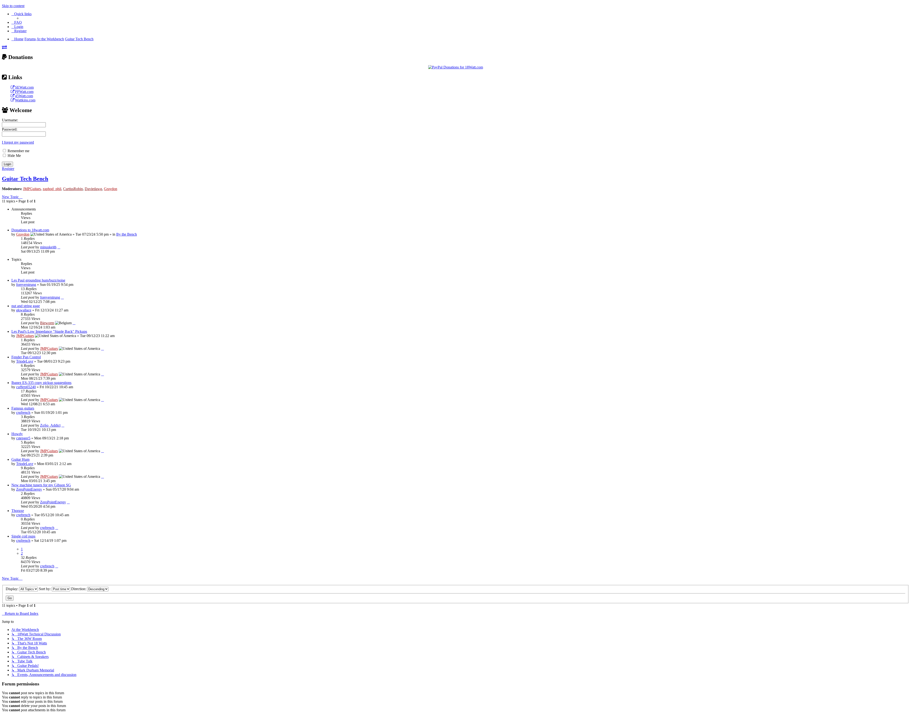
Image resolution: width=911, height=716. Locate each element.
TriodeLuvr (24, 361)
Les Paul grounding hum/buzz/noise (38, 280)
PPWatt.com (24, 92)
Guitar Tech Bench (25, 179)
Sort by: (45, 589)
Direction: (79, 589)
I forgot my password (18, 142)
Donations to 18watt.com (30, 230)
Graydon (110, 189)
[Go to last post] (58, 247)
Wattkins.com (25, 100)
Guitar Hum (20, 459)
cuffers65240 (26, 387)
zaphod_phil (52, 189)
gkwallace (23, 310)
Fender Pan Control (26, 357)
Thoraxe (17, 511)
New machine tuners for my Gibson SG (41, 485)
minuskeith (48, 247)
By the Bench (126, 234)
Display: (12, 589)
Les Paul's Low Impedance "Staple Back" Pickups (49, 331)
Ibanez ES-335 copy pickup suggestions (41, 383)
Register (8, 169)
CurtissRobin (73, 189)
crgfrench (23, 412)
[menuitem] (16, 22)
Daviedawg (93, 189)
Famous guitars (22, 408)
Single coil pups (23, 536)
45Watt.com (24, 96)
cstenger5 (23, 438)
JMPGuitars (32, 189)
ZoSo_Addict (50, 425)
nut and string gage (25, 306)
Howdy (17, 434)
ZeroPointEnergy (29, 489)
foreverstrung (26, 285)
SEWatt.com (24, 87)
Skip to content (13, 6)
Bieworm (47, 323)
